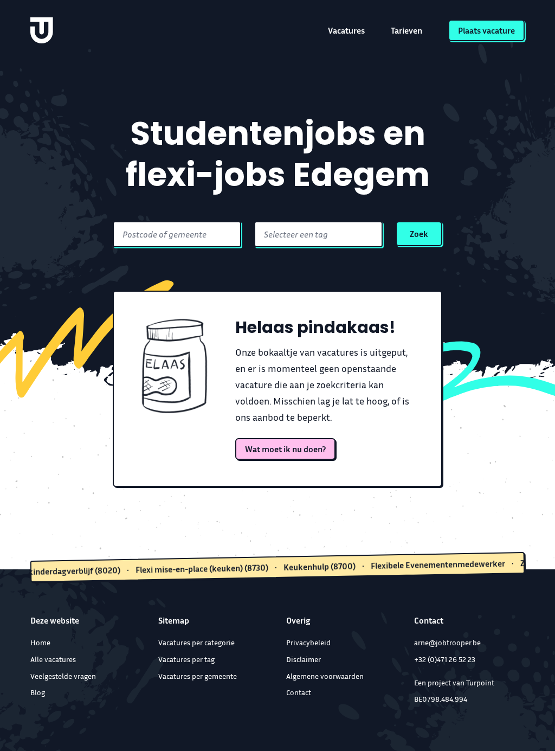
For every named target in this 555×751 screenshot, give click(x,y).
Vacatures (346, 30)
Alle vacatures (53, 659)
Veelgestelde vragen (63, 676)
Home (40, 642)
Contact (298, 692)
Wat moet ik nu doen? (285, 449)
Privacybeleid (308, 642)
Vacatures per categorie (196, 642)
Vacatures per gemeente (197, 676)
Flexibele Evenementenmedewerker (424, 564)
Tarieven (406, 30)
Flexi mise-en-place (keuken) (188, 568)
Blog (37, 692)
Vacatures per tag (186, 659)
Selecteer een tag (296, 234)
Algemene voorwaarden (325, 676)
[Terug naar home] (41, 30)
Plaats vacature (486, 30)
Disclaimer (303, 659)
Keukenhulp (306, 567)
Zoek (419, 233)
